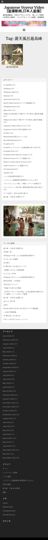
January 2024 (8, 344)
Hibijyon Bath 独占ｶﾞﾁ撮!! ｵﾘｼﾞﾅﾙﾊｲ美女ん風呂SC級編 (23, 114)
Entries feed (8, 507)
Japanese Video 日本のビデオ (14, 126)
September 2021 (9, 414)
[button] (24, 221)
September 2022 (9, 367)
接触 (4, 492)
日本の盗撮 (7, 484)
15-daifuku (7, 85)
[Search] (2, 2)
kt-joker (6, 133)
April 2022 (7, 387)
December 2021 (9, 403)
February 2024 (9, 340)
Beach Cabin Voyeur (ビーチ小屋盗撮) (17, 103)
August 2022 (8, 371)
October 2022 (8, 363)
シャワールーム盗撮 (10, 472)
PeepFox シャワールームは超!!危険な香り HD (20, 147)
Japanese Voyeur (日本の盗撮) (15, 129)
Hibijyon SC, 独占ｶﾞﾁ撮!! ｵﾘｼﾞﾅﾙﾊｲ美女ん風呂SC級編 (22, 120)
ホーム (5, 468)
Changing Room (9, 106)
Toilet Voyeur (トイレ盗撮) (13, 165)
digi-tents (7, 110)
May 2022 (7, 383)
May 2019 (6, 442)
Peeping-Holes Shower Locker (15, 155)
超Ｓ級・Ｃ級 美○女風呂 (12, 197)
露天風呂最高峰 (12, 67)
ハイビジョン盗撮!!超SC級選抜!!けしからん (18, 180)
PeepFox (6, 144)
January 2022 (8, 399)
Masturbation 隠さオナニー (13, 137)
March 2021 (7, 438)
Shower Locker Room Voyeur (15, 162)
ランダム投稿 (9, 243)
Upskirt (6, 173)
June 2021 (7, 426)
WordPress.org (9, 515)
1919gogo (7, 88)
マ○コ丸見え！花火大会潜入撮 (14, 193)
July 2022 (7, 375)
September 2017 (9, 450)
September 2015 (9, 458)
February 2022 (9, 395)
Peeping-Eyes (9, 151)
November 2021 (9, 407)
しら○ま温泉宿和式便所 (11, 176)
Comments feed (9, 511)
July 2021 (6, 422)
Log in (5, 503)
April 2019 (7, 446)
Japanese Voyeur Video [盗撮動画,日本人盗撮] (24, 9)
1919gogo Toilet (9, 92)
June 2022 (7, 379)
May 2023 (7, 352)
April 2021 (7, 434)
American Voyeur (10, 99)
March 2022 (7, 391)
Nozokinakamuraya (11, 140)
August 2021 (7, 418)
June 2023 (7, 348)
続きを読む (13, 54)
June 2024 (7, 336)
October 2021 (8, 411)
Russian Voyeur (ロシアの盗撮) (15, 158)
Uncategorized (9, 169)
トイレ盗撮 (7, 476)
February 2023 (9, 356)
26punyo (6, 96)
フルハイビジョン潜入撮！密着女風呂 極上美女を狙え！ (23, 187)
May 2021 (6, 430)
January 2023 (8, 360)
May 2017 (6, 454)
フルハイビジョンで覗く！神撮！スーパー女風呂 (21, 183)
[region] (24, 221)
